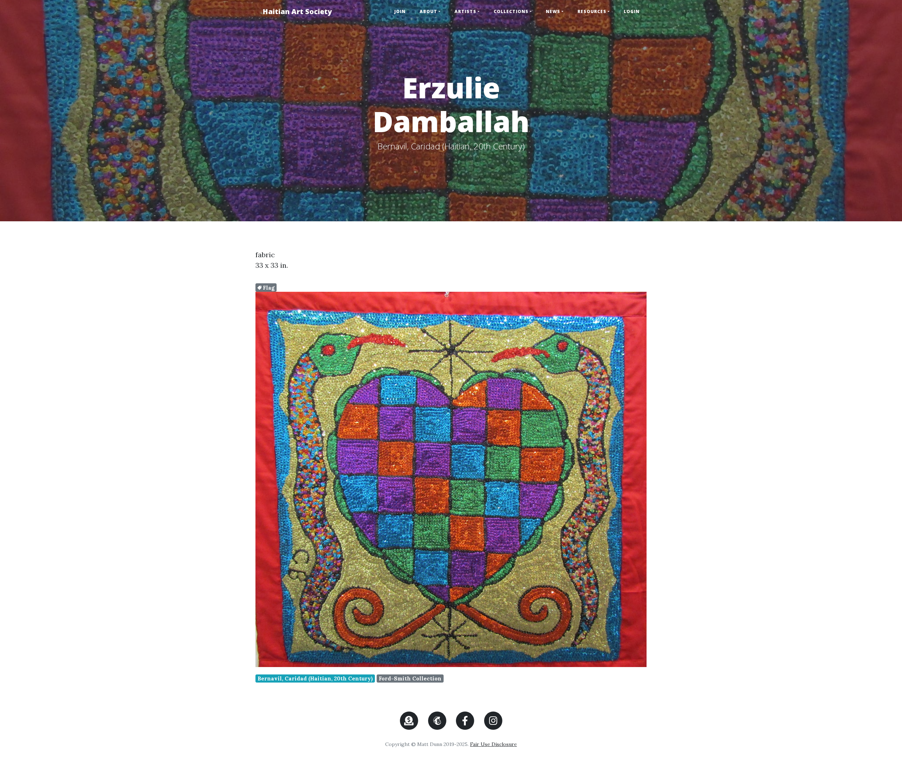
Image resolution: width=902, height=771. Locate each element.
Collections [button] (511, 11)
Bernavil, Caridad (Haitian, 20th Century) (315, 678)
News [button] (553, 11)
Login (632, 11)
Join (400, 11)
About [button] (428, 11)
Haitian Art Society (297, 11)
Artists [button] (465, 11)
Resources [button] (591, 11)
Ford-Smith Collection (410, 678)
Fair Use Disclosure (493, 744)
